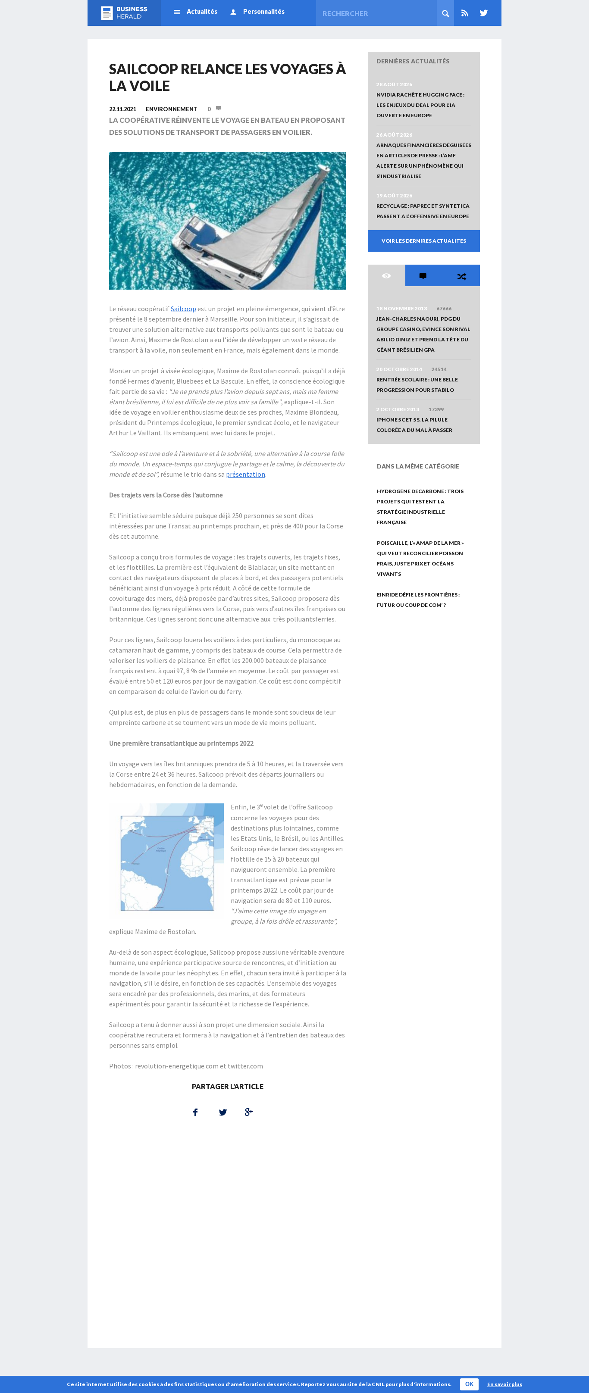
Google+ (247, 1112)
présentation (245, 474)
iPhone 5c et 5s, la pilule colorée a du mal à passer (414, 424)
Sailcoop (183, 308)
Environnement (171, 109)
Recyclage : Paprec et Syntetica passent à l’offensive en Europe (423, 211)
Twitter (482, 13)
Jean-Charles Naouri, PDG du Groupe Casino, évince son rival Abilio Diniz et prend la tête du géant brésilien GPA (423, 334)
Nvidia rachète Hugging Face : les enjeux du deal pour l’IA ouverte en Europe (420, 105)
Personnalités (264, 11)
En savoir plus (504, 1384)
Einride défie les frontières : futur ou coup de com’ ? (418, 599)
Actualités (202, 11)
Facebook (195, 1112)
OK (469, 1384)
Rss (464, 13)
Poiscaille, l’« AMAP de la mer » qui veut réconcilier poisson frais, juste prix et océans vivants (420, 558)
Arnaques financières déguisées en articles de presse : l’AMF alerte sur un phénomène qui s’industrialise (423, 160)
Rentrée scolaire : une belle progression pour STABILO (417, 384)
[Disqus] (227, 1238)
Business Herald (124, 13)
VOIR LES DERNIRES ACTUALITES (424, 240)
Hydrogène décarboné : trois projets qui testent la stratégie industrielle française (420, 506)
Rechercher (445, 13)
